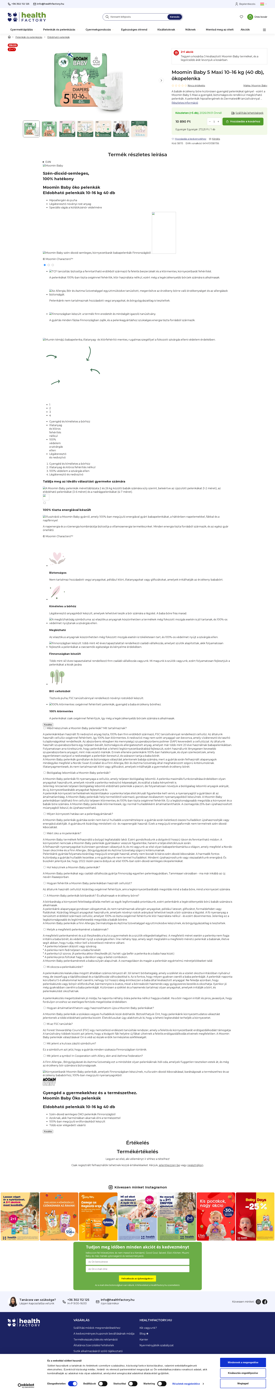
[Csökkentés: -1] (210, 121)
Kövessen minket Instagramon (140, 1187)
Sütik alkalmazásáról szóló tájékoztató (98, 1351)
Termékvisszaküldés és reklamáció (96, 1339)
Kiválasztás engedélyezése (243, 1373)
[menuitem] (23, 30)
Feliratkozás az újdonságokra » (137, 1278)
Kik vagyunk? (148, 1327)
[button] (161, 80)
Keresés (174, 16)
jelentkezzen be (169, 1165)
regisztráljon (195, 1165)
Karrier (144, 1339)
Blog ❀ (144, 1333)
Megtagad (243, 1383)
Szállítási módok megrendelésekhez (97, 1327)
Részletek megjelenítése (186, 1383)
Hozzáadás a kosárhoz (245, 121)
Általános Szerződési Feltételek (94, 1345)
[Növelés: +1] (218, 121)
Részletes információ (185, 102)
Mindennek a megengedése (243, 1362)
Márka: (255, 85)
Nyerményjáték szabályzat (157, 1345)
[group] (86, 80)
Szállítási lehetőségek (249, 112)
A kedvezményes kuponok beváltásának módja (104, 1333)
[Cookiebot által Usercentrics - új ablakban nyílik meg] (26, 1385)
